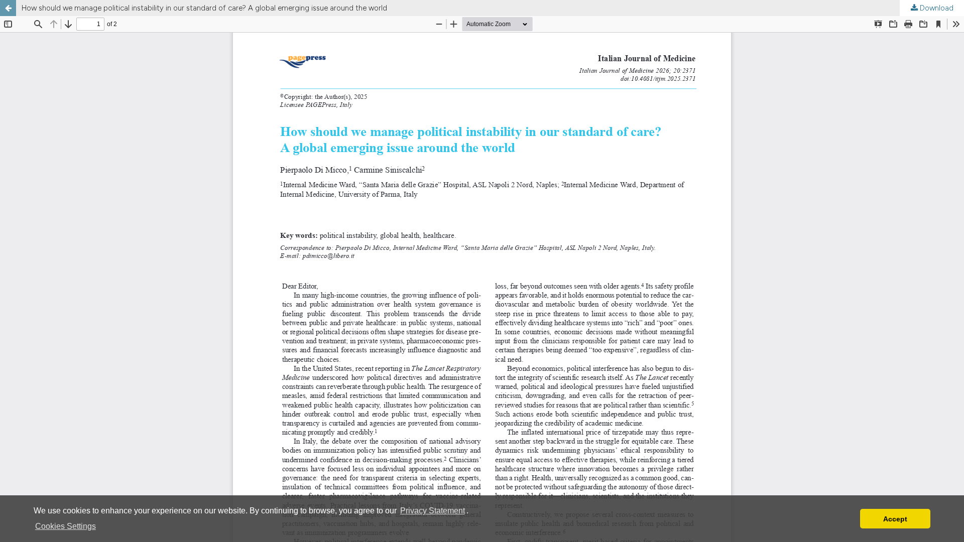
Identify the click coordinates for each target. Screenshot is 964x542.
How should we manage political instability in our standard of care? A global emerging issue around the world (204, 8)
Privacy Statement (432, 510)
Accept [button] (895, 519)
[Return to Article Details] (8, 8)
